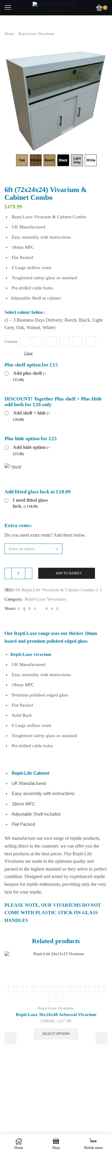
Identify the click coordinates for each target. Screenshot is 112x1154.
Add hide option (31, 450)
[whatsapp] (52, 608)
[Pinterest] (35, 608)
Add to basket (69, 573)
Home (9, 33)
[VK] (29, 608)
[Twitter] (19, 608)
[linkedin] (46, 608)
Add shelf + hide (31, 416)
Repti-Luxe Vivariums (36, 33)
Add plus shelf (29, 376)
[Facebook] (24, 608)
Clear (28, 353)
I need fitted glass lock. (30, 503)
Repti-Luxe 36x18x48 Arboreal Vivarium (56, 1014)
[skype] (57, 608)
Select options (56, 1033)
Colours (10, 341)
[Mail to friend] (41, 608)
